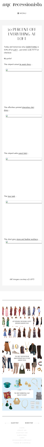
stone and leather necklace (27, 239)
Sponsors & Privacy (22, 440)
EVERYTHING (31, 47)
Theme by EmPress (22, 443)
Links (22, 437)
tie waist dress (25, 64)
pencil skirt (23, 153)
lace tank (11, 196)
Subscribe (22, 435)
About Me (22, 430)
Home (22, 428)
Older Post (15, 423)
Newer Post (29, 423)
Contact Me (22, 433)
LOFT (15, 50)
